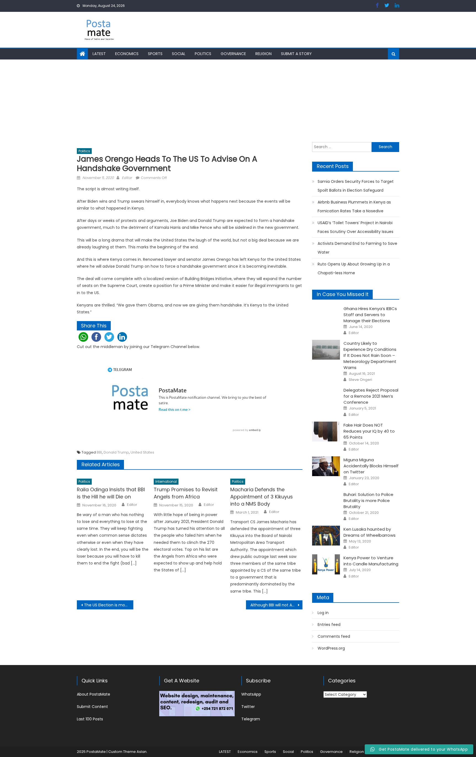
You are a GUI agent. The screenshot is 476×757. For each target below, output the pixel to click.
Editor (127, 177)
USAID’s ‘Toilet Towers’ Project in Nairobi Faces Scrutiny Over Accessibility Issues (355, 227)
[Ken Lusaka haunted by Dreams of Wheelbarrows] (326, 536)
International (166, 481)
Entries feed (329, 624)
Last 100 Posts (90, 719)
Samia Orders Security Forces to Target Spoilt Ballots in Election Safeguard (356, 186)
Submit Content (92, 706)
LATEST (99, 53)
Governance (233, 53)
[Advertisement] (238, 100)
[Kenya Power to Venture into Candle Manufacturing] (326, 564)
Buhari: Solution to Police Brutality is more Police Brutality (368, 500)
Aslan (142, 751)
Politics (203, 53)
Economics (127, 53)
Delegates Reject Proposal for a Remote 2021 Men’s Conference (371, 396)
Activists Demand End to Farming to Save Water (357, 248)
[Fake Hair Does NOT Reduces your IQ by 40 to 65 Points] (326, 431)
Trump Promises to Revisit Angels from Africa (186, 493)
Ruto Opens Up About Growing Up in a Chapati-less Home (354, 268)
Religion (263, 53)
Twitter (248, 706)
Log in (323, 612)
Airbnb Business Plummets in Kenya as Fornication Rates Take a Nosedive (354, 206)
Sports (155, 53)
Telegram (250, 719)
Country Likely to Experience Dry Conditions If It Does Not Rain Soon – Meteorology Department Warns (370, 355)
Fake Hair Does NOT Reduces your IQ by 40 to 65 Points (369, 431)
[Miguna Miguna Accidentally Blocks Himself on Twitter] (326, 466)
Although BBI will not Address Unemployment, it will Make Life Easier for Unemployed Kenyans (276, 605)
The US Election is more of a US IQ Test (108, 605)
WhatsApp (251, 694)
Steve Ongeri (360, 379)
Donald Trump (116, 452)
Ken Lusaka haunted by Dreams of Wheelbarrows (370, 532)
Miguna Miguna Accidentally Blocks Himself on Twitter (371, 466)
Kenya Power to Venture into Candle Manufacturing (371, 561)
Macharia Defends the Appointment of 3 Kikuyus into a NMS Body (261, 496)
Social (178, 53)
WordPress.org (331, 648)
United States (142, 452)
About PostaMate (93, 694)
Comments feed (334, 636)
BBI (99, 452)
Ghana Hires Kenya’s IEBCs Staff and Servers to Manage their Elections (370, 315)
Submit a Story (296, 53)
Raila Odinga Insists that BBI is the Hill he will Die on (111, 493)
